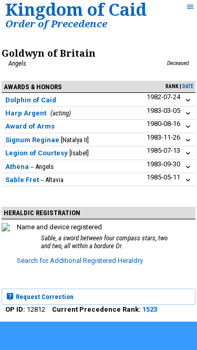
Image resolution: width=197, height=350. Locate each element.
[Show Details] (188, 100)
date (187, 86)
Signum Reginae (32, 140)
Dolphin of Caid (30, 100)
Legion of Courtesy (36, 153)
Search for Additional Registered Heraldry (80, 260)
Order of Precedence (56, 23)
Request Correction (44, 297)
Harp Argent (25, 113)
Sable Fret (22, 180)
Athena (17, 167)
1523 (149, 309)
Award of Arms (30, 126)
